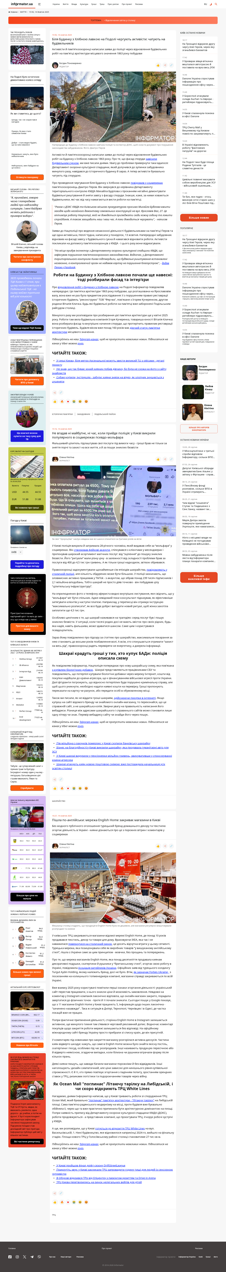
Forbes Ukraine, (159, 972)
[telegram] (31, 1256)
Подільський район (105, 414)
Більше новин (199, 217)
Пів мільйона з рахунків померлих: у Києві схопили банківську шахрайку (103, 743)
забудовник (83, 414)
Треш (102, 4)
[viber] (39, 1256)
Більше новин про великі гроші (27, 974)
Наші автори (66, 1257)
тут (80, 343)
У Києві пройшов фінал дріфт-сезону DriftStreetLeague (90, 1165)
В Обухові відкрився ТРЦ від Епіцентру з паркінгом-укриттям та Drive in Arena (106, 1178)
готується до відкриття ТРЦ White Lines (120, 1128)
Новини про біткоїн (27, 1045)
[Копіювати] (171, 65)
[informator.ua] (21, 4)
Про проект (127, 4)
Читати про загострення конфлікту (27, 258)
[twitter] (24, 1256)
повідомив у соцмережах (147, 183)
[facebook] (10, 1256)
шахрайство (58, 801)
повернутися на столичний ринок (90, 944)
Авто (216, 1257)
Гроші (94, 4)
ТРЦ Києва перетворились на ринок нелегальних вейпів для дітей (99, 1182)
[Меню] (39, 4)
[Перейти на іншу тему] (210, 4)
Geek (201, 1257)
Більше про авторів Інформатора (199, 428)
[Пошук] (216, 4)
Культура (84, 4)
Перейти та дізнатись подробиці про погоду (27, 565)
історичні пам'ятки (62, 414)
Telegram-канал (89, 339)
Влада (74, 4)
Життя (65, 4)
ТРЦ (54, 1215)
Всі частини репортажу (27, 1141)
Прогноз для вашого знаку (27, 627)
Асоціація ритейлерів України (97, 968)
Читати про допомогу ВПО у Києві (27, 381)
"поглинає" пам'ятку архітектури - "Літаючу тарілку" (121, 1100)
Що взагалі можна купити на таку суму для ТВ (27, 436)
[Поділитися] (165, 65)
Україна (56, 4)
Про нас (52, 1257)
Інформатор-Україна (187, 1257)
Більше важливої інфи (199, 577)
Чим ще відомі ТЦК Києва (27, 328)
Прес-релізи (113, 4)
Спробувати (27, 788)
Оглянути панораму (27, 177)
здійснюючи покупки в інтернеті (135, 698)
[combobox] (16, 552)
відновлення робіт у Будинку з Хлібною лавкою (88, 287)
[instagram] (17, 1256)
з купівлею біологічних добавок (72, 670)
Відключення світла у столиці (120, 20)
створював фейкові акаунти (92, 550)
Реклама (139, 4)
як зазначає (141, 972)
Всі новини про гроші (27, 507)
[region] (27, 559)
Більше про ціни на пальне (27, 897)
